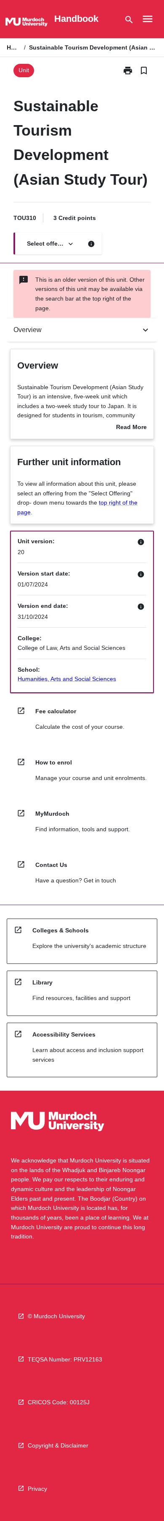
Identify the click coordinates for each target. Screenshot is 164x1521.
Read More (131, 428)
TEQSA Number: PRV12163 (65, 1359)
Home (14, 47)
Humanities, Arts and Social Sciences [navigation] (67, 678)
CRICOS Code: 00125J (59, 1402)
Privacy (37, 1488)
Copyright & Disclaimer (58, 1445)
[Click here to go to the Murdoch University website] (26, 23)
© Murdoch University (56, 1316)
